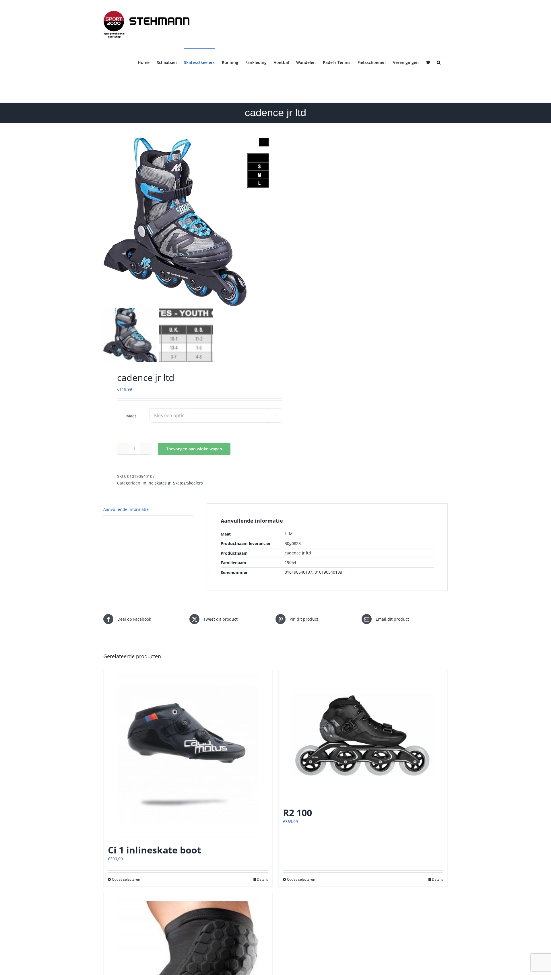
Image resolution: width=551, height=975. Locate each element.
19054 (290, 562)
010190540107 (298, 572)
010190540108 (328, 572)
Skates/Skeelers (188, 483)
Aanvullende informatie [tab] (126, 509)
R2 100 (297, 812)
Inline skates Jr (157, 483)
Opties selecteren (126, 879)
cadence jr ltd (298, 553)
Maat (131, 416)
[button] (439, 61)
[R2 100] (363, 735)
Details (262, 879)
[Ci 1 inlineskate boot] (188, 754)
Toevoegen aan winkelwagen (194, 449)
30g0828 (293, 543)
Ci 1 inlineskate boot (154, 850)
